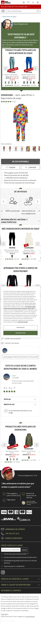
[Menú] (3, 11)
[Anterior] (5, 68)
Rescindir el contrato (11, 590)
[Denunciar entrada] (14, 388)
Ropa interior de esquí (9, 17)
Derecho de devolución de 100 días (16, 175)
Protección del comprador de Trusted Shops (19, 183)
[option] (20, 122)
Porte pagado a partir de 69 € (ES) (16, 173)
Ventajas (7, 399)
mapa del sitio (30, 616)
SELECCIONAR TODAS (20, 333)
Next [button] (37, 201)
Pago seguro (11, 500)
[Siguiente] (35, 68)
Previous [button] (3, 201)
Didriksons (7, 95)
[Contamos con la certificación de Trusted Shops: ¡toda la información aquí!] (24, 503)
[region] (20, 312)
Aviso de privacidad (23, 322)
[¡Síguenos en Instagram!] (4, 572)
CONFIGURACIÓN (20, 327)
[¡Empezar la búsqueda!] (38, 11)
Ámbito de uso (9, 404)
